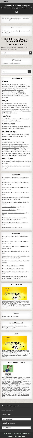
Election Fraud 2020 (23, 18)
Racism (4, 155)
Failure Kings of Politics (9, 207)
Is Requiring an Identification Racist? (13, 177)
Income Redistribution (8, 210)
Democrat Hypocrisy (18, 95)
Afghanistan (13, 18)
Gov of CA (26, 109)
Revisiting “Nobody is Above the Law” (13, 213)
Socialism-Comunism (19, 136)
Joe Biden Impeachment (9, 119)
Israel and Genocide (8, 227)
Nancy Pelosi (27, 111)
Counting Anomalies (17, 126)
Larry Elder (19, 109)
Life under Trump (15, 93)
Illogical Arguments (20, 150)
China (11, 144)
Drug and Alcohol (14, 148)
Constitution (14, 161)
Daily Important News (8, 410)
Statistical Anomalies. (19, 128)
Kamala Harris (11, 109)
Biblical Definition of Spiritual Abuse (13, 301)
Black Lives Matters (8, 134)
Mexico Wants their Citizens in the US (13, 192)
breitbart (5, 31)
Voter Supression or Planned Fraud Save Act (15, 187)
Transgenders (22, 155)
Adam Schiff (5, 103)
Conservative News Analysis (16, 5)
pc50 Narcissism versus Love (15, 396)
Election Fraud (6, 126)
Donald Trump (22, 105)
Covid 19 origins (10, 88)
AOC (11, 103)
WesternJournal (25, 31)
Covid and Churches (8, 90)
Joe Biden (20, 119)
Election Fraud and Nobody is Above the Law (15, 182)
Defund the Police (16, 146)
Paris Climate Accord (24, 153)
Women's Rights (12, 155)
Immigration (6, 151)
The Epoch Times (7, 33)
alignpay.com (9, 166)
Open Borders (12, 153)
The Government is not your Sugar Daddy (14, 202)
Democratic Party (20, 134)
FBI (27, 134)
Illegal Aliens (14, 151)
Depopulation (19, 90)
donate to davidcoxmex (16, 20)
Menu (6, 1)
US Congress (6, 161)
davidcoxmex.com (15, 63)
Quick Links (5, 20)
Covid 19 (14, 86)
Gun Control (10, 150)
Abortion (5, 142)
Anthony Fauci (17, 103)
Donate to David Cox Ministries (11, 316)
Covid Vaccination (21, 88)
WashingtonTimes (14, 31)
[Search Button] (16, 12)
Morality (4, 153)
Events (4, 84)
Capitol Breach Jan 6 (13, 84)
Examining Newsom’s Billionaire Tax (13, 222)
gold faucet (5, 326)
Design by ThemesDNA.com (16, 436)
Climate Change (18, 144)
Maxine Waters (6, 111)
